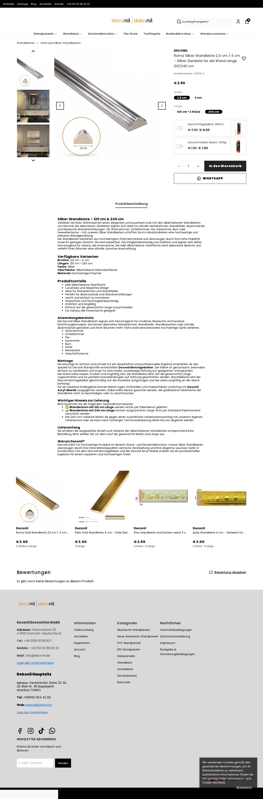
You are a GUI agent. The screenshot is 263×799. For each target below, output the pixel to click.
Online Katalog (84, 630)
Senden (63, 763)
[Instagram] (31, 731)
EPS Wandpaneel (128, 649)
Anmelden (45, 4)
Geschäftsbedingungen (176, 630)
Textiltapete (151, 34)
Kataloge (22, 4)
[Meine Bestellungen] (238, 21)
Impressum (167, 643)
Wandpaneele (44, 34)
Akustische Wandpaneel (133, 630)
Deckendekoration (101, 34)
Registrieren (82, 643)
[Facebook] (20, 731)
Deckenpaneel (127, 676)
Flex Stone (131, 34)
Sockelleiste (125, 669)
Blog (33, 4)
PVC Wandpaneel (129, 643)
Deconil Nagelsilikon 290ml (205, 124)
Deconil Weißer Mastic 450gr (207, 142)
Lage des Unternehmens (35, 663)
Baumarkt (123, 682)
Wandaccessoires (213, 34)
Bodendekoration (178, 34)
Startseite (8, 4)
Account (80, 649)
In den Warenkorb (225, 166)
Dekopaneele (126, 656)
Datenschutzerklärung (175, 636)
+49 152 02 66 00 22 (78, 4)
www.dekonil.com (39, 705)
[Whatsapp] (52, 731)
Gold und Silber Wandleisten (60, 43)
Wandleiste (71, 34)
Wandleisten (26, 43)
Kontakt (59, 4)
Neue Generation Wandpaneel (137, 636)
